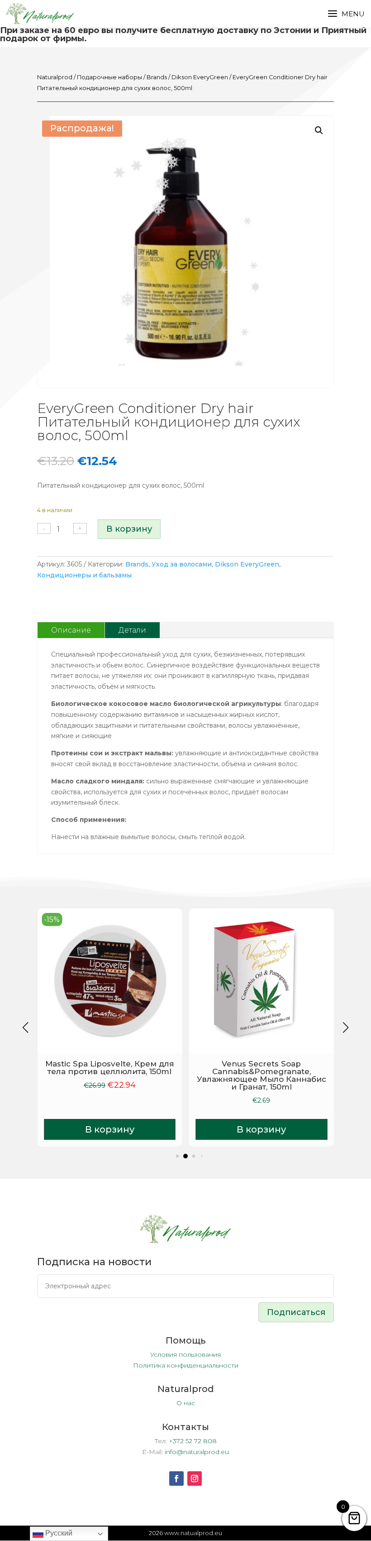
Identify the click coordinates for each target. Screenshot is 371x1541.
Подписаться (296, 1312)
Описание (71, 630)
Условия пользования (185, 1354)
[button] (319, 130)
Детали (132, 630)
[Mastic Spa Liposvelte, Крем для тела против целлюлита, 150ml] (109, 981)
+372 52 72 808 (193, 1441)
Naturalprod (54, 77)
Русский (57, 1533)
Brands (157, 77)
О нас (185, 1403)
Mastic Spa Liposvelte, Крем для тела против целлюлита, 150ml (109, 1067)
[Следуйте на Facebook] (176, 1478)
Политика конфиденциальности (185, 1365)
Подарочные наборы (109, 77)
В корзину (129, 529)
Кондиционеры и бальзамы (84, 575)
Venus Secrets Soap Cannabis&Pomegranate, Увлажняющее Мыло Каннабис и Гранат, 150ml (261, 1075)
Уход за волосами (182, 564)
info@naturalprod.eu (197, 1452)
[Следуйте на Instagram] (194, 1478)
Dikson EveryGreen (199, 77)
